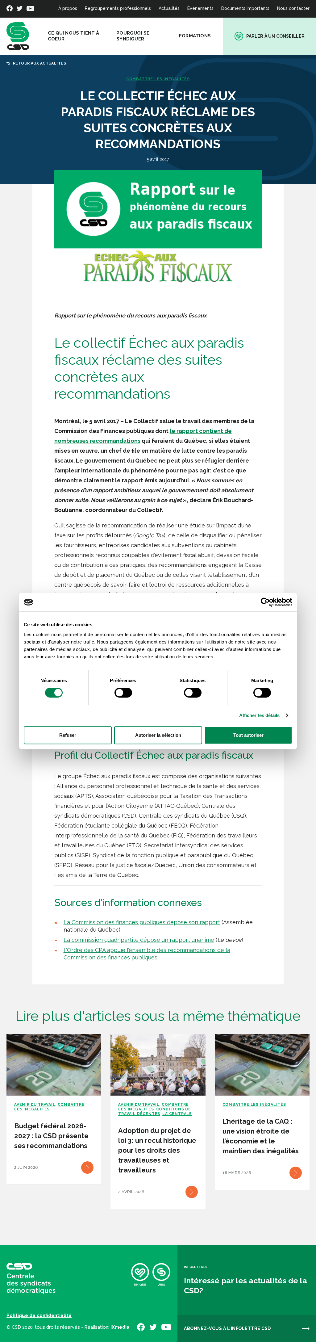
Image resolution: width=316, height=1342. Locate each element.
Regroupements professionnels (118, 8)
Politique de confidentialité (39, 1315)
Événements (200, 8)
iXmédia (120, 1327)
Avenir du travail (35, 1104)
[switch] (123, 693)
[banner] (17, 36)
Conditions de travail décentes (154, 1111)
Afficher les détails (259, 715)
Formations (195, 36)
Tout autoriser (248, 735)
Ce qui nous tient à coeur (73, 36)
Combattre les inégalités (158, 79)
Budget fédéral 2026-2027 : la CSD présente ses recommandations (51, 1136)
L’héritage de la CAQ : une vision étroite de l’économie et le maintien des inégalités (260, 1136)
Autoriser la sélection (158, 735)
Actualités (169, 8)
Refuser (67, 735)
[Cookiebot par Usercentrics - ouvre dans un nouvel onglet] (265, 602)
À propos (67, 8)
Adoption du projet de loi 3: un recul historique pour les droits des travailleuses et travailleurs (157, 1150)
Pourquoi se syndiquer (132, 36)
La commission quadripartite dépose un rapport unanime (139, 940)
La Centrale (177, 1114)
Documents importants (245, 8)
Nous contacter (293, 8)
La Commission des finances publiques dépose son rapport (142, 922)
